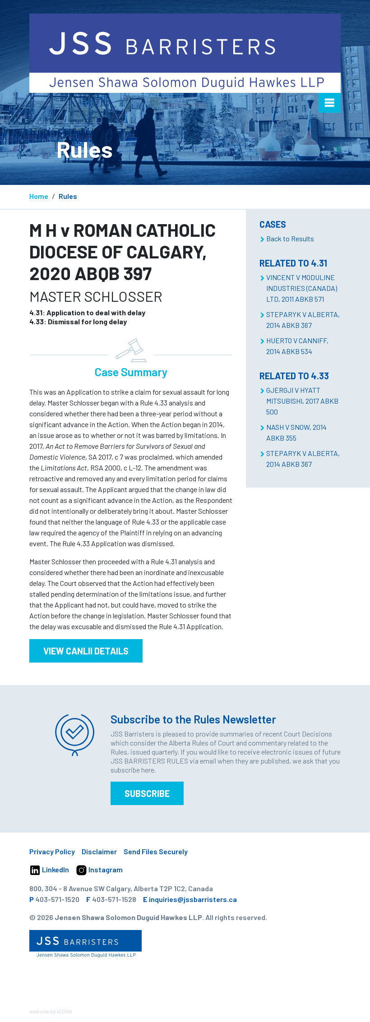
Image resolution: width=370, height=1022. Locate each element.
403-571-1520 (57, 899)
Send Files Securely (156, 851)
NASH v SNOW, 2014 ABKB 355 (296, 432)
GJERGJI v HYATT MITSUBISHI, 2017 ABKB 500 (302, 401)
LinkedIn (55, 869)
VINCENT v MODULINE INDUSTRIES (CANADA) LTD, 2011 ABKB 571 (301, 288)
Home (38, 196)
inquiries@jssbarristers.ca (193, 899)
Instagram (105, 869)
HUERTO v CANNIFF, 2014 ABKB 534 (297, 345)
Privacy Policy (52, 851)
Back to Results (290, 238)
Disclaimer (99, 851)
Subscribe (147, 793)
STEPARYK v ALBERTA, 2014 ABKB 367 (303, 319)
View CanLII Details (86, 650)
